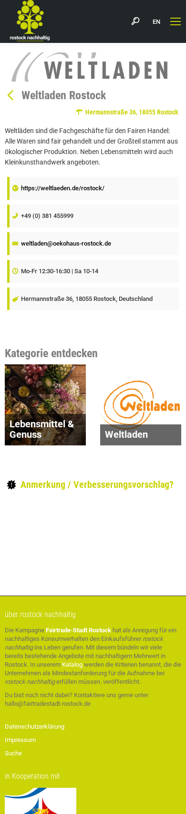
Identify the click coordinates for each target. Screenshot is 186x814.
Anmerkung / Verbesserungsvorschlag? (96, 484)
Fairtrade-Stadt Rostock (78, 630)
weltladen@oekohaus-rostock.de (66, 243)
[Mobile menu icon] (175, 21)
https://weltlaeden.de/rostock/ (62, 188)
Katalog (72, 664)
